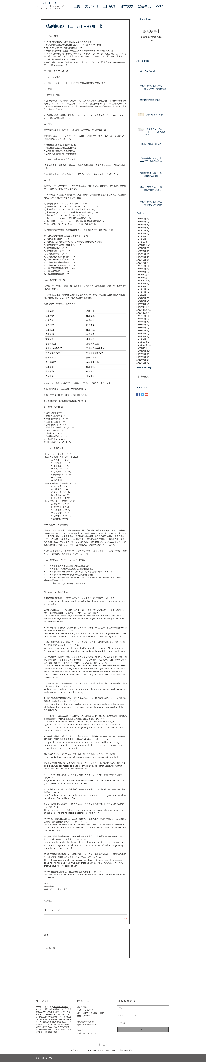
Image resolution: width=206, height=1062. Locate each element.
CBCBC (50, 3)
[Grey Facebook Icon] (99, 1045)
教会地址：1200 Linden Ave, (84, 1050)
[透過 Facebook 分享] (45, 910)
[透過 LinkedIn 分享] (59, 910)
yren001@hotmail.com (93, 1012)
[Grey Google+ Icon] (105, 1045)
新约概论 (48, 901)
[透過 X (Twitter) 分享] (52, 910)
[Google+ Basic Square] (146, 394)
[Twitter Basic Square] (142, 394)
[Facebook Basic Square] (138, 394)
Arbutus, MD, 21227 (108, 1050)
